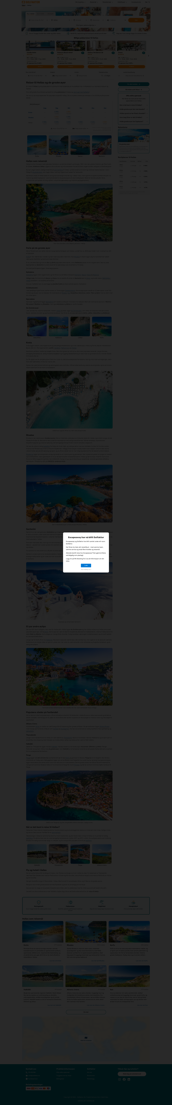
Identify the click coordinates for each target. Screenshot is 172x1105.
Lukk (86, 565)
